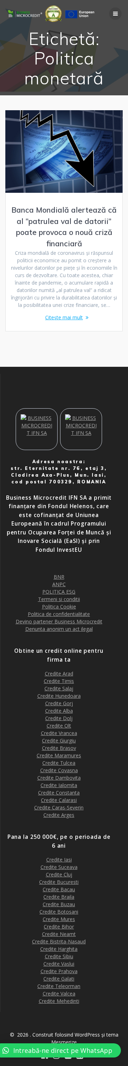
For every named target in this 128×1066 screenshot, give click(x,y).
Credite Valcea (59, 993)
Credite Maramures (59, 755)
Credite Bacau (59, 889)
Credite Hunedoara (59, 695)
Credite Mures (59, 919)
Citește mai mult (64, 317)
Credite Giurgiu (59, 740)
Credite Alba (59, 710)
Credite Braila (58, 896)
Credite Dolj (59, 718)
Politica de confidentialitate (59, 614)
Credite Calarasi (59, 800)
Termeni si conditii (59, 599)
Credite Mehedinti (59, 1001)
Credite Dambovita (59, 777)
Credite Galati (58, 978)
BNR (59, 576)
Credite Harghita (59, 949)
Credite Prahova (59, 971)
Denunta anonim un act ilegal (59, 628)
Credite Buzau (59, 904)
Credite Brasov (59, 748)
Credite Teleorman (58, 986)
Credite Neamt (59, 934)
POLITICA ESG (58, 591)
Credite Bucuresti (59, 882)
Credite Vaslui (58, 963)
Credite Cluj (59, 874)
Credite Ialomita (59, 785)
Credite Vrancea (59, 733)
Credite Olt (59, 725)
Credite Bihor (59, 926)
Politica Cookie (59, 606)
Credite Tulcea (58, 762)
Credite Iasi (59, 859)
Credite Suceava (59, 867)
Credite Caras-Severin (59, 807)
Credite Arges (58, 815)
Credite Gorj (59, 703)
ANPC (59, 584)
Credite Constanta (59, 792)
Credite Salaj (58, 688)
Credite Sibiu (59, 956)
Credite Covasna (59, 770)
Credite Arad (59, 673)
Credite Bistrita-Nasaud (59, 941)
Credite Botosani (58, 911)
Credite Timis (59, 681)
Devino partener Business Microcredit (59, 621)
